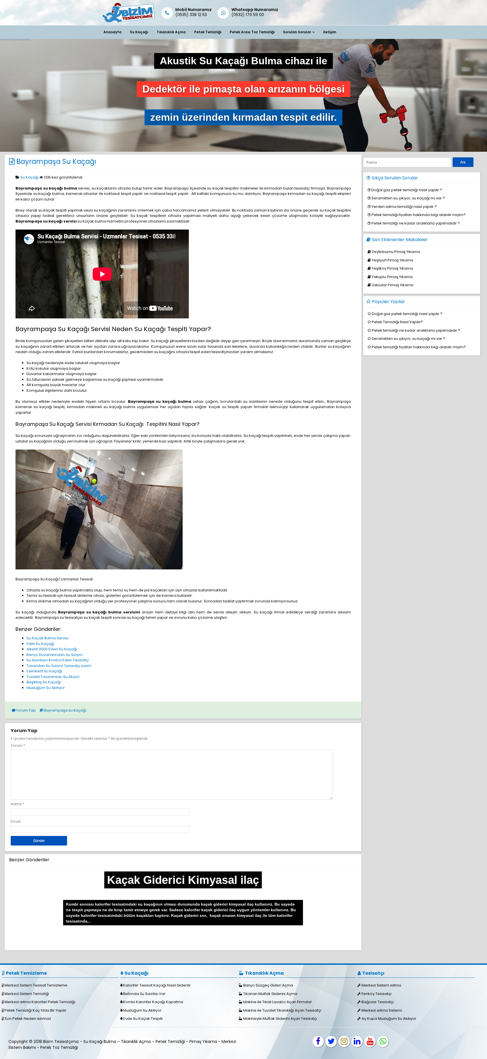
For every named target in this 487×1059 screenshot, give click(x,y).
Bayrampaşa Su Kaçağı (56, 161)
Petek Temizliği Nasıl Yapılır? (397, 322)
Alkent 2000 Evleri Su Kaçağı (51, 649)
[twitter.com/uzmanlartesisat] (331, 1041)
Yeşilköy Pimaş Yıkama (392, 268)
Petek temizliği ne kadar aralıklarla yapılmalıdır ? (415, 223)
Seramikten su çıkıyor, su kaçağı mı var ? (408, 198)
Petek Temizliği (207, 32)
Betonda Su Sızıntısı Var (144, 993)
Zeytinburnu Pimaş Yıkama (396, 251)
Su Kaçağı (139, 32)
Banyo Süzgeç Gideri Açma (268, 985)
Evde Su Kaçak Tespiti (143, 1018)
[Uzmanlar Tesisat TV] (370, 1041)
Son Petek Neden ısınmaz (28, 1018)
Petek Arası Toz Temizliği (252, 32)
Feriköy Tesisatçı (376, 993)
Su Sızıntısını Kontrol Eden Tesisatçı (57, 660)
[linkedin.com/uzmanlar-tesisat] (357, 1041)
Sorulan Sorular (297, 32)
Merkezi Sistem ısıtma (381, 985)
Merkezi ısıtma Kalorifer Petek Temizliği (40, 1002)
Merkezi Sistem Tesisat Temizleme (36, 985)
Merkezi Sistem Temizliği (27, 993)
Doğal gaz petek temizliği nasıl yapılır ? (406, 190)
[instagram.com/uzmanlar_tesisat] (344, 1041)
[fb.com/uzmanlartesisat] (318, 1041)
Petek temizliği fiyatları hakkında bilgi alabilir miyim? (418, 214)
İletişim (329, 32)
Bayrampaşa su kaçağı (65, 710)
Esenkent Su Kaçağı (44, 671)
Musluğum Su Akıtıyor (45, 687)
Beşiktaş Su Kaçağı (43, 682)
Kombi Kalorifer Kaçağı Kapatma (153, 1002)
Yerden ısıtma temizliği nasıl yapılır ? (404, 206)
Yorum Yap (26, 710)
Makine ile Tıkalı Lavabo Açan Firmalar (277, 1002)
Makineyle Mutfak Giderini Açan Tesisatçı (280, 1018)
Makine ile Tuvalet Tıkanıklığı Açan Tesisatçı (282, 1010)
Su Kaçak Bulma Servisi (47, 638)
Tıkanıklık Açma (171, 32)
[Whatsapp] (383, 1041)
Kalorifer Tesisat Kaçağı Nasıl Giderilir (157, 985)
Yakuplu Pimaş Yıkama (392, 276)
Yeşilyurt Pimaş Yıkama (392, 260)
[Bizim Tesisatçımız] (128, 22)
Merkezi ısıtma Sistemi (382, 1010)
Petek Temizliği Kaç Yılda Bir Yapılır (36, 1010)
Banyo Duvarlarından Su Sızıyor (54, 654)
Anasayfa (112, 32)
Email (16, 821)
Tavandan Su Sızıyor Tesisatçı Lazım (58, 665)
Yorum (18, 745)
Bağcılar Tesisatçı (378, 1002)
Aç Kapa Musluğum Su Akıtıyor (389, 1018)
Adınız (16, 804)
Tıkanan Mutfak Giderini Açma (270, 993)
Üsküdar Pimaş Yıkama (392, 285)
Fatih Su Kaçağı (40, 643)
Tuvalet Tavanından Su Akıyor (53, 676)
